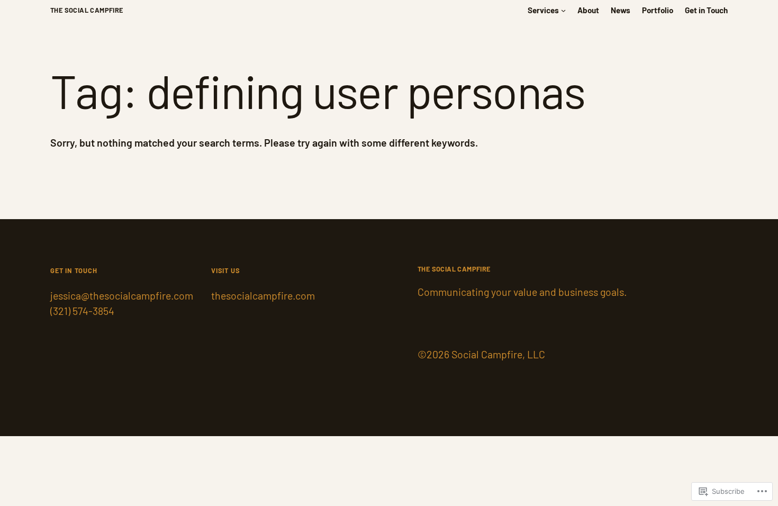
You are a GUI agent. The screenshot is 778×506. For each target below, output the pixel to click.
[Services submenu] (563, 10)
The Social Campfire (86, 10)
